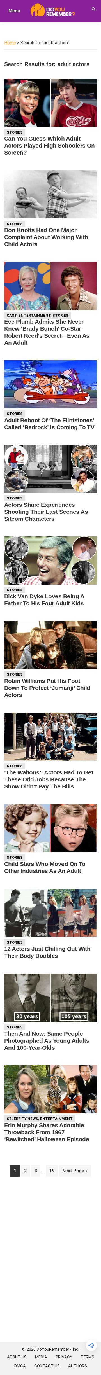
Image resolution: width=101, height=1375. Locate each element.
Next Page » (75, 1172)
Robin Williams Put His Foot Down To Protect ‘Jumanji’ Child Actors (47, 688)
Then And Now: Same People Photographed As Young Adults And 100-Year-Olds (46, 1040)
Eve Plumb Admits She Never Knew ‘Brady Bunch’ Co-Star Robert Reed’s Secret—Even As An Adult (46, 332)
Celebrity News (22, 1119)
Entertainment (34, 315)
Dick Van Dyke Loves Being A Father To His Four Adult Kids (44, 599)
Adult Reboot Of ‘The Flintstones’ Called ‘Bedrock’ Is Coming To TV (49, 423)
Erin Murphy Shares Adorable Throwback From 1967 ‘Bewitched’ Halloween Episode (46, 1132)
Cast (12, 315)
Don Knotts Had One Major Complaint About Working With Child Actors (46, 237)
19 (53, 1170)
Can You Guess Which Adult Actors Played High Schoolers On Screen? (49, 145)
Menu (14, 10)
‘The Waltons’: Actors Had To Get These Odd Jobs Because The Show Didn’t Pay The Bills (48, 779)
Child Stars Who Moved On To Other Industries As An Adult (44, 867)
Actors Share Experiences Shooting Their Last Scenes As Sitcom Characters (46, 511)
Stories (15, 132)
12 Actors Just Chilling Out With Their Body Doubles (47, 952)
